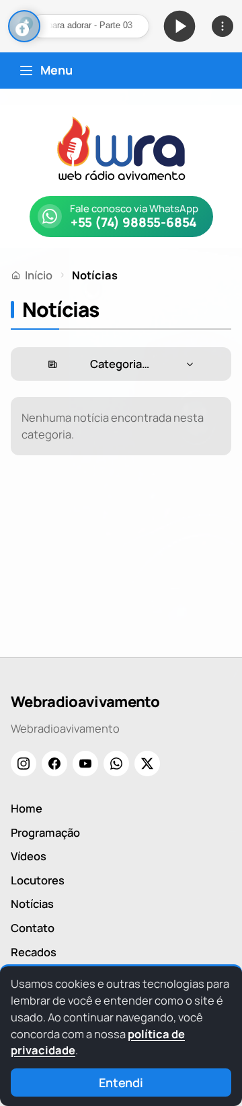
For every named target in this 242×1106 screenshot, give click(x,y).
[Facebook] (54, 763)
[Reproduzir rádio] (179, 26)
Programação (45, 832)
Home (26, 808)
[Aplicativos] (222, 26)
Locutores (38, 880)
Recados (33, 952)
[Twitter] (147, 763)
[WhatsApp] (116, 763)
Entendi (121, 1082)
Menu (56, 70)
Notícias (32, 903)
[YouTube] (85, 763)
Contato (32, 927)
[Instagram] (23, 763)
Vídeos (28, 856)
